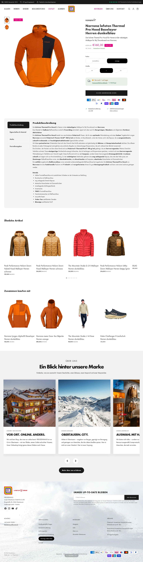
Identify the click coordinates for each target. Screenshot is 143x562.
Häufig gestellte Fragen (45, 524)
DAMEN (7, 9)
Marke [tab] (12, 139)
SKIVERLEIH (98, 9)
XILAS (134, 265)
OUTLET (51, 9)
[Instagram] (9, 508)
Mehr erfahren (114, 111)
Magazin (75, 524)
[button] (7, 251)
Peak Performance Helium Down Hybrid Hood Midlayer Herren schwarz (17, 268)
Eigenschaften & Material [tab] (18, 132)
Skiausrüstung (38, 9)
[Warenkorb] (137, 9)
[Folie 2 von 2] (7, 27)
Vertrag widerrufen (46, 538)
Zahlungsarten (43, 531)
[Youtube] (13, 508)
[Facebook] (5, 508)
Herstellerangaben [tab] (16, 146)
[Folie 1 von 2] (7, 20)
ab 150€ (90, 111)
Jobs (74, 528)
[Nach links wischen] (67, 461)
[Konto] (133, 9)
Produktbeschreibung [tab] (16, 125)
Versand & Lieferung (44, 528)
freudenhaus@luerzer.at (11, 525)
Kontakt (41, 543)
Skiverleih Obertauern (79, 534)
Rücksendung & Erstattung (46, 534)
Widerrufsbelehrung (81, 554)
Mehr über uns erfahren (71, 470)
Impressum (59, 554)
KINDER (26, 9)
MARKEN (61, 9)
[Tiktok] (16, 508)
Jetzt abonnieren (131, 497)
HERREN (17, 9)
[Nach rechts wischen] (76, 461)
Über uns (109, 9)
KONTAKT (121, 9)
